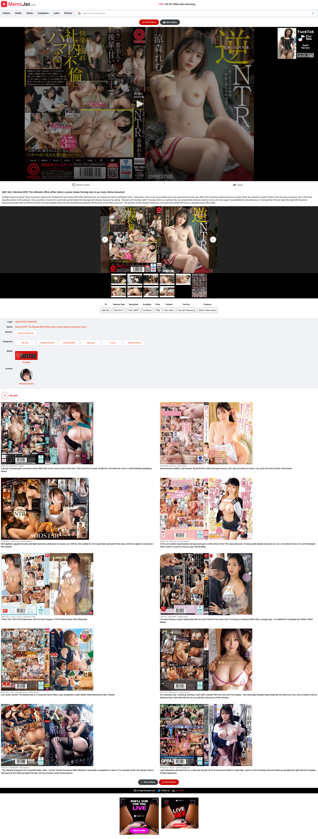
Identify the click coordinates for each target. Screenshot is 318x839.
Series (29, 13)
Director (68, 13)
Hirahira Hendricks (26, 333)
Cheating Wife (69, 343)
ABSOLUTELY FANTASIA (26, 322)
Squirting (91, 343)
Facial (112, 343)
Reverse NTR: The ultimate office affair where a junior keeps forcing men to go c (51, 327)
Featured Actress (47, 343)
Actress (6, 13)
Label (56, 13)
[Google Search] (313, 13)
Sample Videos (134, 343)
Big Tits (25, 343)
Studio (18, 13)
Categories (43, 13)
